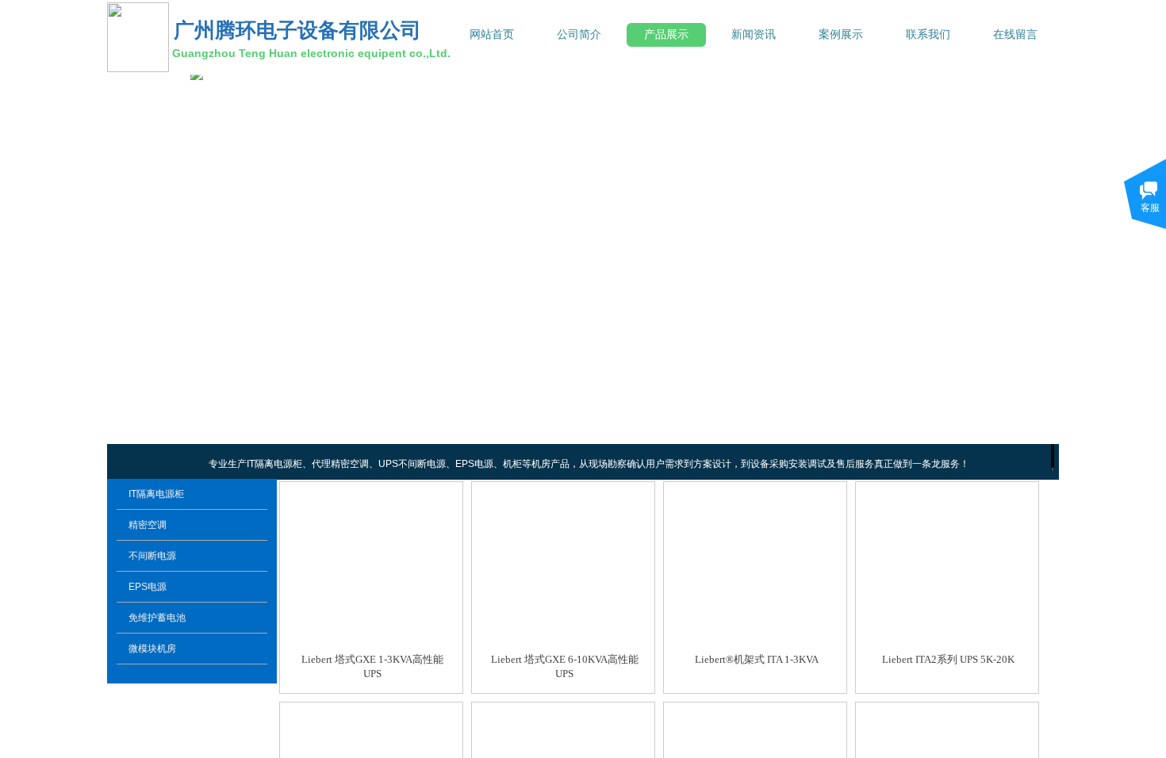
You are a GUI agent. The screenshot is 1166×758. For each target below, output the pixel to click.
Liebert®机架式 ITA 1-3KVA (757, 659)
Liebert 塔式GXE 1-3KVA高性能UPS (372, 666)
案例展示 (841, 34)
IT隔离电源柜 (156, 494)
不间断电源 (152, 555)
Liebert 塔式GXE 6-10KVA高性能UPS (565, 666)
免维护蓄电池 (157, 617)
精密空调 (147, 524)
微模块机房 (152, 648)
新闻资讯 (753, 34)
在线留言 (1015, 34)
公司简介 (579, 34)
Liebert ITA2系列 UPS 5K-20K (948, 659)
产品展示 (666, 34)
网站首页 (492, 34)
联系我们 (928, 34)
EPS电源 (147, 586)
